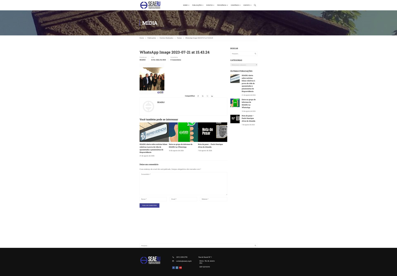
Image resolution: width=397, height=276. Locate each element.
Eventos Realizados (166, 38)
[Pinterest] (207, 96)
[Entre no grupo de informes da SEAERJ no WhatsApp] (183, 132)
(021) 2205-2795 (181, 257)
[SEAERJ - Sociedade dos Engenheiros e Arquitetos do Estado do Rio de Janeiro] (150, 5)
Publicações (152, 38)
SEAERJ (143, 60)
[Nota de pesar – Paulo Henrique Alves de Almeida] (212, 132)
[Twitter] (202, 96)
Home (142, 38)
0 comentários (175, 60)
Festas (179, 38)
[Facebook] (198, 96)
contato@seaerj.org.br (184, 261)
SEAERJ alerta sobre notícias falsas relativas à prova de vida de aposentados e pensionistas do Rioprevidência (248, 83)
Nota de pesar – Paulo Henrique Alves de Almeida (248, 118)
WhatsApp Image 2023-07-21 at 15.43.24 (199, 38)
